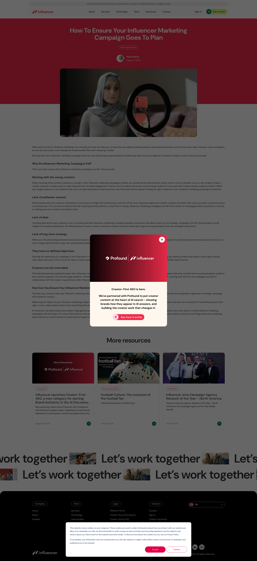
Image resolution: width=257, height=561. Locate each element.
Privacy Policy (172, 534)
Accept (155, 549)
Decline (177, 549)
